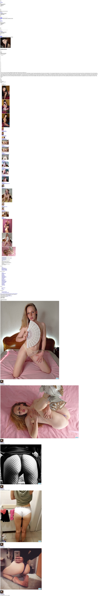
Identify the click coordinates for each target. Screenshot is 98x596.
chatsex (3, 272)
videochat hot (3, 277)
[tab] (50, 84)
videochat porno (4, 273)
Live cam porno (4, 282)
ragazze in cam (3, 279)
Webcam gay (3, 280)
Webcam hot (3, 284)
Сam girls (3, 283)
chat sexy (3, 274)
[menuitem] (0, 1)
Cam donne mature (4, 281)
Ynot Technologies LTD (9, 295)
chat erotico (3, 275)
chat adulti (3, 278)
